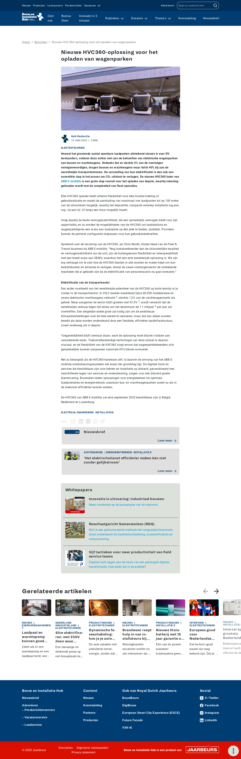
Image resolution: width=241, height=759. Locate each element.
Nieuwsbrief (211, 18)
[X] (89, 421)
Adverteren (167, 5)
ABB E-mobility (71, 181)
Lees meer (165, 440)
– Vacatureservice (34, 717)
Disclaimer (66, 747)
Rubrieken (112, 18)
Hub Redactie (80, 136)
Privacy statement (83, 752)
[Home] (33, 16)
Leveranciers (55, 5)
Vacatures (90, 5)
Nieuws (26, 5)
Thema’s (161, 18)
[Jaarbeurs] (202, 749)
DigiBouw (129, 705)
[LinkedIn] (82, 421)
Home (26, 42)
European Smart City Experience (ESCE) (151, 712)
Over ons (51, 18)
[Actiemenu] (233, 751)
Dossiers (137, 18)
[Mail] (74, 421)
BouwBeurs (130, 697)
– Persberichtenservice (38, 709)
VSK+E (127, 727)
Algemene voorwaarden (92, 747)
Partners (89, 712)
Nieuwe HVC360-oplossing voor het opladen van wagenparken (94, 42)
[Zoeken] (215, 5)
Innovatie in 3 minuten (88, 18)
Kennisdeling (187, 18)
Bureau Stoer (66, 18)
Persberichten (73, 5)
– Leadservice (32, 724)
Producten (39, 5)
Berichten (41, 42)
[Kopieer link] (103, 421)
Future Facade (132, 720)
